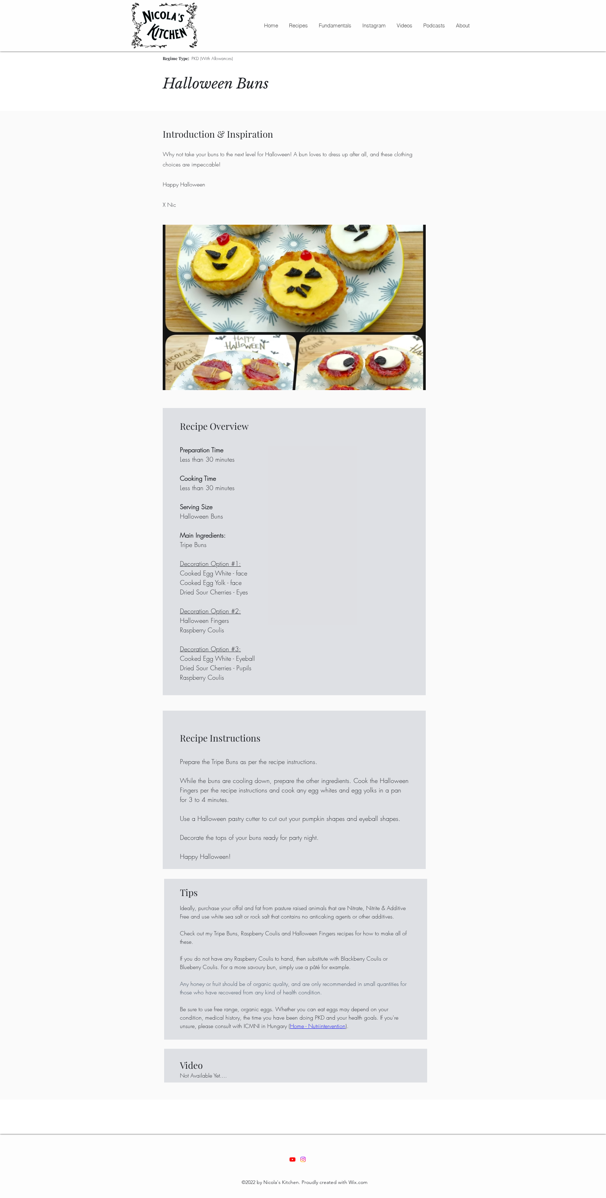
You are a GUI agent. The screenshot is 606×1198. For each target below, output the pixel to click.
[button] (298, 25)
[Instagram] (303, 1159)
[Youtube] (292, 1159)
